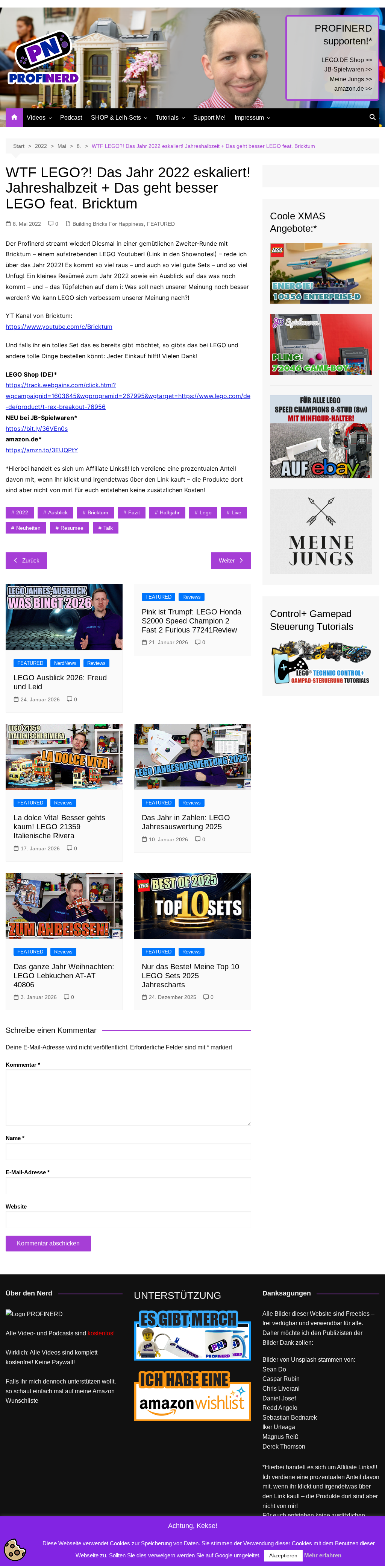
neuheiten (28, 528)
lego (206, 512)
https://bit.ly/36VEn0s (37, 428)
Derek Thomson (283, 1446)
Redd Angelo (279, 1408)
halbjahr (170, 512)
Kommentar (23, 1064)
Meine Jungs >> (351, 79)
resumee (72, 528)
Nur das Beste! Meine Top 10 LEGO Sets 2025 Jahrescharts (190, 975)
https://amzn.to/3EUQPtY (42, 450)
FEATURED (161, 224)
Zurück (30, 560)
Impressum (249, 117)
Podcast (71, 117)
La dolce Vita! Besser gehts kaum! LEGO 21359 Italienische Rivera (59, 826)
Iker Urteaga (278, 1427)
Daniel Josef (279, 1398)
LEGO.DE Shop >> (346, 60)
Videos (36, 117)
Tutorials (167, 117)
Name (15, 1138)
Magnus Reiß (280, 1437)
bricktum (98, 512)
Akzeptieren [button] (283, 1555)
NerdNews (65, 663)
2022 (22, 512)
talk (108, 528)
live (236, 512)
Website (16, 1206)
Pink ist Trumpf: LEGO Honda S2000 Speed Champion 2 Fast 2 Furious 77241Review (191, 621)
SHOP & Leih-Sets (116, 117)
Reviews (96, 663)
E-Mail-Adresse (28, 1172)
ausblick (58, 512)
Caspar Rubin (281, 1379)
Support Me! (209, 117)
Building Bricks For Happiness (108, 224)
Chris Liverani (281, 1388)
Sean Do (274, 1369)
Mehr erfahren (322, 1555)
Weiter (227, 560)
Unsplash (304, 1359)
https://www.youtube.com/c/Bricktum (59, 326)
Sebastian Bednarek (289, 1417)
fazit (134, 512)
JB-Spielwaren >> (348, 69)
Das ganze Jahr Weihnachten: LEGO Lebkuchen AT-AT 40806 (64, 975)
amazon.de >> (353, 88)
